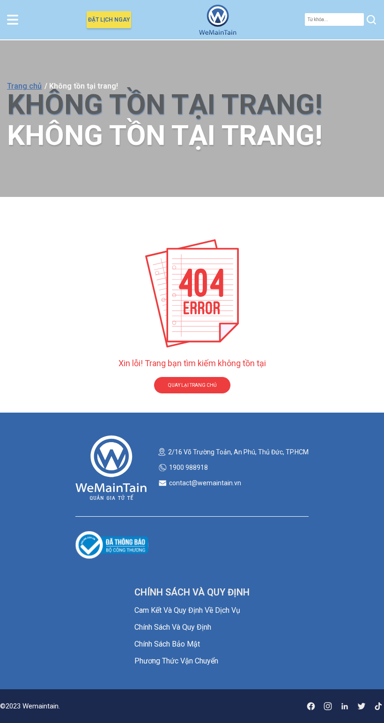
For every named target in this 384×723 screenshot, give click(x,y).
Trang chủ (24, 86)
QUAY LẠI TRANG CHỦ (192, 385)
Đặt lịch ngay (109, 19)
